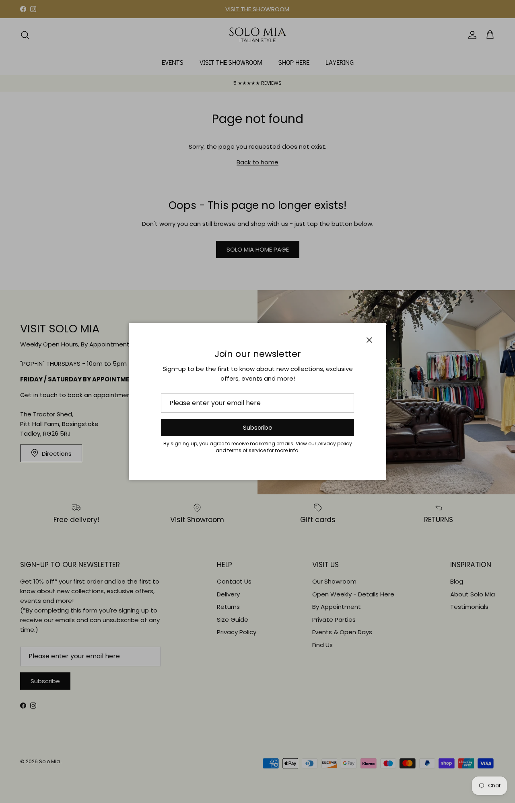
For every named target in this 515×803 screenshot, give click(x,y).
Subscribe (257, 427)
